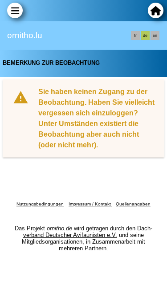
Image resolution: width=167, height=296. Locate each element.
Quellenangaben (133, 203)
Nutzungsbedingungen (40, 203)
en (155, 35)
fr (135, 35)
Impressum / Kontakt (90, 203)
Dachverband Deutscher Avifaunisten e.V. (87, 231)
